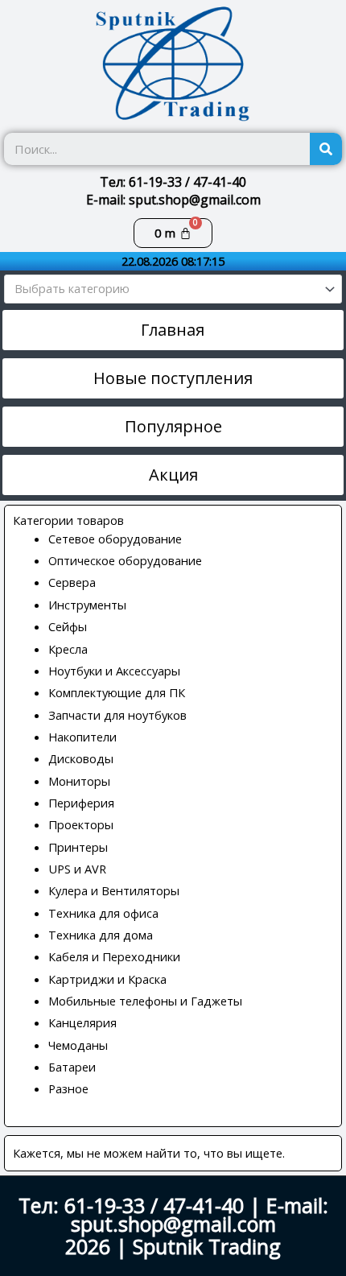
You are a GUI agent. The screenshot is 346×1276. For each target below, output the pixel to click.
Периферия (81, 803)
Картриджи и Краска (107, 979)
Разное (68, 1088)
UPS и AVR (77, 869)
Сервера (72, 582)
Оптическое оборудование (125, 560)
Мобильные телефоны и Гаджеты (145, 1001)
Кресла (68, 649)
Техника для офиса (103, 913)
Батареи (72, 1067)
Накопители (82, 737)
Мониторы (79, 781)
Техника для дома (100, 935)
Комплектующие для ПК (116, 692)
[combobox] (173, 289)
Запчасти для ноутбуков (117, 715)
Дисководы (80, 758)
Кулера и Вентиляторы (113, 890)
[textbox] (166, 289)
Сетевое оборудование (115, 539)
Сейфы (67, 626)
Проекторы (80, 824)
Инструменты (87, 605)
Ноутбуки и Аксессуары (114, 671)
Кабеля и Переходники (114, 956)
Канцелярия (82, 1022)
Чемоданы (78, 1045)
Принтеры (78, 847)
